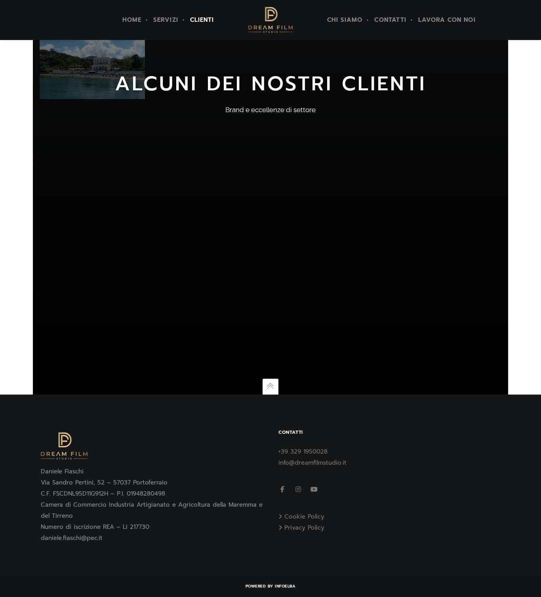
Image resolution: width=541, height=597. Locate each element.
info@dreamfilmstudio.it (312, 462)
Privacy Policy (304, 527)
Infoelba (285, 586)
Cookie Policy (304, 516)
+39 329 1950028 (303, 451)
